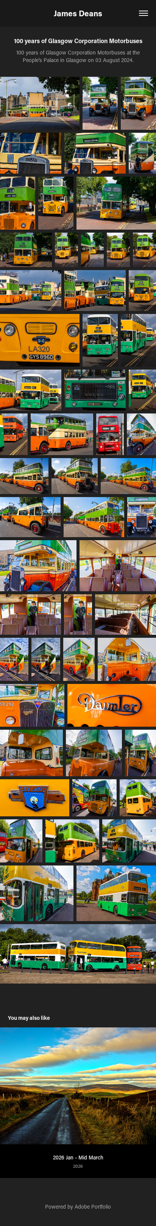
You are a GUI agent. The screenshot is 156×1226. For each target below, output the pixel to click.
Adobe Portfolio (93, 1206)
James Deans (78, 13)
